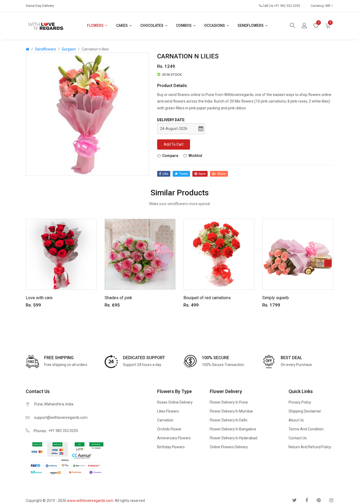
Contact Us (298, 438)
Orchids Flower (169, 429)
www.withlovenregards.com (90, 500)
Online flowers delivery (229, 447)
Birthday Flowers (171, 447)
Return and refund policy (310, 447)
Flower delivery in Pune (229, 402)
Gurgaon (69, 49)
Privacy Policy (300, 402)
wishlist (195, 156)
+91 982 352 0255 (63, 430)
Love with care (39, 297)
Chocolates (152, 25)
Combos (184, 25)
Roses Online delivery (175, 402)
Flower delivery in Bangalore (233, 429)
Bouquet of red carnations (207, 297)
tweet (183, 174)
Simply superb (275, 297)
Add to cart (173, 144)
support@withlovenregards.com (61, 417)
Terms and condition (306, 429)
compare (170, 156)
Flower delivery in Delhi (228, 420)
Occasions (215, 25)
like (165, 174)
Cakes (122, 25)
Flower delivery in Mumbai (231, 411)
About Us (296, 420)
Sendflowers (251, 25)
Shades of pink (118, 297)
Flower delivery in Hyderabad (233, 438)
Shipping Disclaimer (305, 411)
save (202, 174)
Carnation (165, 420)
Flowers (95, 25)
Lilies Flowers (168, 411)
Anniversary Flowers (174, 438)
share (221, 174)
